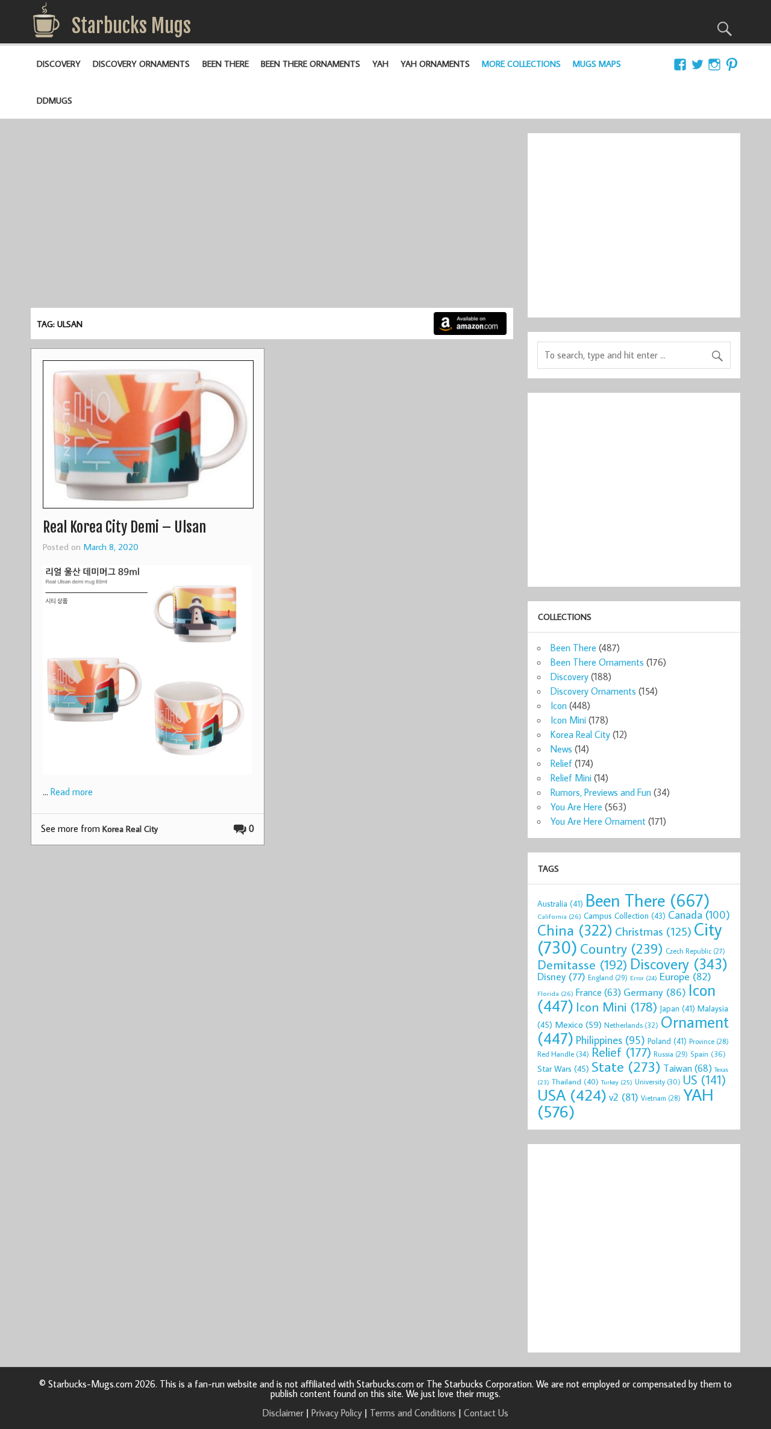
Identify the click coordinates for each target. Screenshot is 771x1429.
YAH (380, 63)
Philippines (610, 1040)
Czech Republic (695, 950)
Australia (560, 903)
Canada (699, 914)
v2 (623, 1097)
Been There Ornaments (310, 63)
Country (621, 948)
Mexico (578, 1024)
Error (643, 978)
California (559, 916)
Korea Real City (130, 828)
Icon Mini (568, 720)
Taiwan (687, 1068)
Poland (667, 1041)
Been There (225, 63)
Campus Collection (625, 915)
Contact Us (486, 1413)
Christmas (653, 931)
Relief (561, 763)
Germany (654, 992)
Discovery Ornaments (141, 63)
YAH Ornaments (435, 63)
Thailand (575, 1081)
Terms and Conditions (413, 1413)
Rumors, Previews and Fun (601, 792)
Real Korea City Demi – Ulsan (124, 527)
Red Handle (563, 1053)
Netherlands (631, 1025)
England (608, 977)
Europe (685, 976)
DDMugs (54, 100)
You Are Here (576, 807)
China (575, 930)
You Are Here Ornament (598, 821)
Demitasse (582, 964)
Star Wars (563, 1068)
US (704, 1079)
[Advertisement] (272, 217)
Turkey (616, 1082)
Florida (555, 993)
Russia (671, 1053)
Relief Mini (571, 778)
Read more (72, 792)
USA (572, 1094)
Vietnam (661, 1097)
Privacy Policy (336, 1413)
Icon (559, 705)
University (658, 1081)
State (626, 1066)
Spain (708, 1054)
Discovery (59, 63)
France (598, 992)
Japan (677, 1008)
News (561, 749)
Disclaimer (283, 1413)
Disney (561, 976)
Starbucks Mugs (131, 26)
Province (709, 1041)
